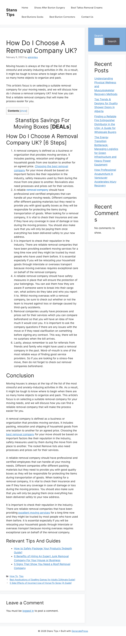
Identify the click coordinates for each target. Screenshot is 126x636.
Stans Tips (11, 12)
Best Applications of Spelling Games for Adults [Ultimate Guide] (42, 579)
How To (14, 576)
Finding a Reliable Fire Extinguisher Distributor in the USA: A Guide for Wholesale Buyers (105, 124)
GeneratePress (80, 631)
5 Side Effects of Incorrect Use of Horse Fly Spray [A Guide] (41, 583)
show (23, 111)
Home (25, 7)
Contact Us (87, 16)
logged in (28, 610)
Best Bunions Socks (32, 16)
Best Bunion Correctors (62, 16)
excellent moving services (34, 512)
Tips (21, 576)
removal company (37, 189)
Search (98, 35)
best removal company (20, 434)
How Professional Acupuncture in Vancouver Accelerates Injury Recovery (105, 177)
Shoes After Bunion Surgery (49, 7)
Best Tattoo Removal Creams (86, 7)
